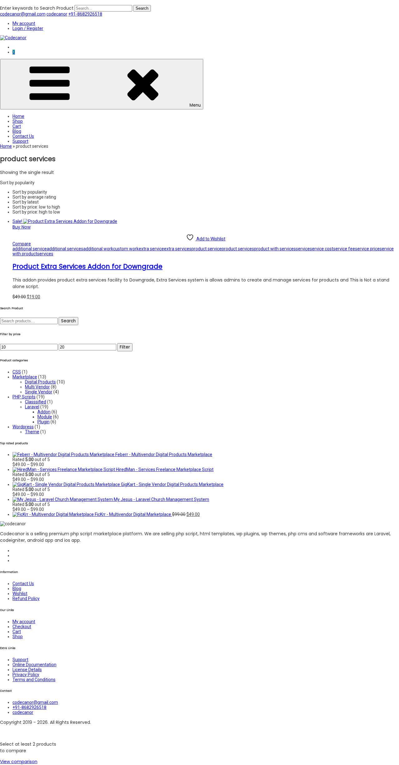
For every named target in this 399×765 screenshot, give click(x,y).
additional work (98, 248)
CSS (16, 371)
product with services (275, 248)
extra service (151, 248)
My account (23, 23)
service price (367, 248)
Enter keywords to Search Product (37, 8)
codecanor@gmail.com (23, 14)
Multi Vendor (37, 386)
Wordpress (23, 426)
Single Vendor (38, 391)
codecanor (56, 14)
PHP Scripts (24, 396)
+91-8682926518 (85, 14)
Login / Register (27, 28)
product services (238, 248)
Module (44, 416)
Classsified (35, 401)
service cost (321, 248)
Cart (16, 126)
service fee (344, 248)
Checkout (21, 626)
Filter (125, 347)
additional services (65, 248)
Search (68, 321)
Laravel (32, 406)
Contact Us (23, 136)
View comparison (18, 761)
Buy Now (21, 227)
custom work (126, 248)
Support (20, 141)
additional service (29, 248)
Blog (16, 131)
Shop (17, 121)
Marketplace (24, 376)
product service (206, 248)
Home (18, 116)
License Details (27, 669)
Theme (32, 431)
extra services (177, 248)
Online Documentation (34, 664)
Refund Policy (26, 598)
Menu (195, 105)
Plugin (43, 421)
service (303, 248)
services (45, 253)
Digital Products (40, 381)
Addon (43, 411)
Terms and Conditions (33, 679)
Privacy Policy (25, 674)
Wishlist (19, 593)
